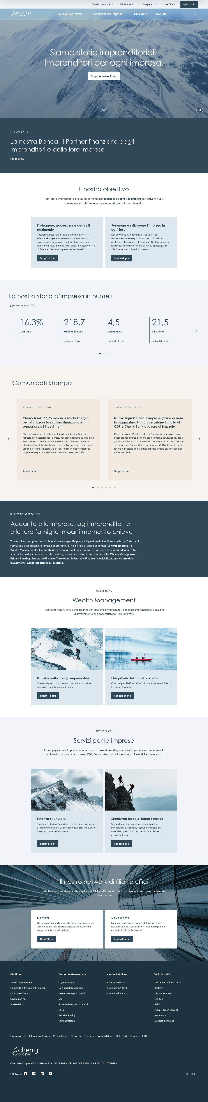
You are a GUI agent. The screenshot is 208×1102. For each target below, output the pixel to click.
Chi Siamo (140, 14)
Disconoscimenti (163, 993)
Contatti (161, 14)
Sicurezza (76, 1036)
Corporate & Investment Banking (27, 987)
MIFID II (158, 998)
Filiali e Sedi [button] (126, 4)
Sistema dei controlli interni (73, 1004)
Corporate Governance (72, 974)
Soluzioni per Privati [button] (70, 14)
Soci (60, 998)
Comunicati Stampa (116, 993)
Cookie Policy (60, 1036)
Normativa (160, 1015)
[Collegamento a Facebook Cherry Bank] (25, 1074)
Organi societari (67, 982)
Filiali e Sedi (121, 1036)
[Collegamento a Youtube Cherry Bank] (50, 1074)
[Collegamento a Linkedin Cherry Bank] (42, 1074)
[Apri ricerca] (195, 14)
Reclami (158, 987)
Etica (61, 1009)
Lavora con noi (18, 998)
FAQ (144, 1036)
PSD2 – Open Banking (166, 1009)
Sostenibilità (17, 1004)
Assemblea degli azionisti (71, 993)
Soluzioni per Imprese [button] (108, 14)
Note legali (89, 1036)
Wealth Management (21, 982)
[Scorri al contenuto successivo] (104, 109)
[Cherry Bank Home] (20, 14)
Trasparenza (149, 4)
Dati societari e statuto (70, 987)
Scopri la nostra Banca (104, 76)
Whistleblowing (66, 1015)
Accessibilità (105, 1036)
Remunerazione (66, 1020)
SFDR (157, 1004)
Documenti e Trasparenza (167, 982)
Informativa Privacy (39, 1036)
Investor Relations (116, 974)
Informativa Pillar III (116, 987)
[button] (11, 330)
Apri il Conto (189, 4)
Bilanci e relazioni (115, 982)
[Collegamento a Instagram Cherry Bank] (34, 1074)
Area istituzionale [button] (101, 4)
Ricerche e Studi (19, 993)
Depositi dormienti (164, 1020)
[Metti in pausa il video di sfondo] (199, 110)
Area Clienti (169, 4)
